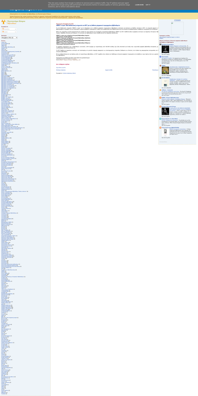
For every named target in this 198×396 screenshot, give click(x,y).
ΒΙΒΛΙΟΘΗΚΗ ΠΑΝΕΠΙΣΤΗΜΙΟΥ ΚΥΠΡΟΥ (170, 37)
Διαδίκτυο (3, 112)
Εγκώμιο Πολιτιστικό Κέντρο (169, 106)
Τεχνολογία (3, 285)
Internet (3, 351)
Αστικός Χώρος (5, 66)
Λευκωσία (3, 211)
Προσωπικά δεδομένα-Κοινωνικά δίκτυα (10, 266)
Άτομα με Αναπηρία (6, 67)
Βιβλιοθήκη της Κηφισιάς (7, 86)
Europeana (4, 336)
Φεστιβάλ (3, 292)
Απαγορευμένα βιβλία (6, 61)
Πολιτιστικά (3, 261)
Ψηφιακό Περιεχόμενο (6, 308)
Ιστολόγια (3, 185)
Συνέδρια (3, 277)
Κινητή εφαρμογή (5, 194)
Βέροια (3, 72)
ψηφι (2, 304)
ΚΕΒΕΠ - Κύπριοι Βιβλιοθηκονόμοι (170, 97)
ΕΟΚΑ (2, 160)
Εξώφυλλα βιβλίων (5, 159)
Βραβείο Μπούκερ (5, 99)
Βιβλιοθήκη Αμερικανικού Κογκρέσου (9, 81)
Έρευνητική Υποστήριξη (6, 167)
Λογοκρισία (4, 215)
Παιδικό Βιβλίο (4, 242)
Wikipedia (3, 392)
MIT (2, 364)
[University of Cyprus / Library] (177, 34)
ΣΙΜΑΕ (3, 271)
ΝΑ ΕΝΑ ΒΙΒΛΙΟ (166, 77)
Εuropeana (4, 174)
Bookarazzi (4, 319)
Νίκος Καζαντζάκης (5, 232)
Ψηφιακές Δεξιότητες (6, 305)
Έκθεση (3, 140)
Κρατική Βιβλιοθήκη (6, 199)
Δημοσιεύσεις (4, 105)
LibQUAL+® (4, 358)
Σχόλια (5, 31)
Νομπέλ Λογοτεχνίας (6, 233)
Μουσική (3, 228)
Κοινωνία (3, 197)
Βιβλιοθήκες (4, 76)
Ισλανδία (3, 184)
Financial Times (5, 340)
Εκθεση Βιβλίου (5, 141)
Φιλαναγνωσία (4, 294)
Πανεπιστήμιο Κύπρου (6, 244)
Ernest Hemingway (5, 335)
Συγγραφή (3, 275)
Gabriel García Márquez (7, 342)
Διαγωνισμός (4, 109)
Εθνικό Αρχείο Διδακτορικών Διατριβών (10, 128)
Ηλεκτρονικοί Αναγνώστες (7, 181)
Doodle (3, 326)
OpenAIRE (3, 372)
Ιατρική (3, 183)
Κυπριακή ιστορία (5, 203)
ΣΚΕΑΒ (3, 272)
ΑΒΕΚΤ (61, 59)
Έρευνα (3, 166)
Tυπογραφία (4, 384)
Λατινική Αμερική (5, 208)
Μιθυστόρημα (4, 225)
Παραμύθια (3, 247)
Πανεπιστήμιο (4, 243)
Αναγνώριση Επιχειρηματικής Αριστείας (10, 51)
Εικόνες (3, 131)
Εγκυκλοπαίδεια (5, 123)
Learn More (139, 5)
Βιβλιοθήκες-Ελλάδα (6, 78)
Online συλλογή (5, 369)
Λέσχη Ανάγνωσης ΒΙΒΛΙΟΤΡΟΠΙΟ (170, 127)
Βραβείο (3, 95)
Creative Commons (5, 324)
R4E (2, 375)
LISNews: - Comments (167, 90)
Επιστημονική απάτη (6, 165)
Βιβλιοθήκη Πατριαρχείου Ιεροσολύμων (10, 83)
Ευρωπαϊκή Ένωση (5, 170)
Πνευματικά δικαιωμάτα (6, 256)
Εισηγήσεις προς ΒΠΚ (6, 132)
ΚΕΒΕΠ (3, 190)
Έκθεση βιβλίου (5, 142)
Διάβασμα (3, 108)
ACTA (2, 313)
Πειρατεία (3, 249)
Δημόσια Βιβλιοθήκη (6, 103)
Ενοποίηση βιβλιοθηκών (7, 155)
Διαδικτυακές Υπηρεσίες (6, 110)
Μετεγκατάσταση (5, 223)
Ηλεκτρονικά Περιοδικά (6, 176)
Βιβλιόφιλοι (3, 92)
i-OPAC (3, 348)
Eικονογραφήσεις (5, 329)
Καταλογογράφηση (5, 189)
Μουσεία (3, 226)
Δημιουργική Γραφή (6, 102)
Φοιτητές (3, 296)
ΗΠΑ (2, 182)
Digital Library (4, 325)
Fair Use (3, 338)
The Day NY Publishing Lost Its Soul (170, 91)
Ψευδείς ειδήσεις (5, 302)
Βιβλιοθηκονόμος (5, 89)
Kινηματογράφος (5, 356)
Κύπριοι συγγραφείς (5, 205)
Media (2, 362)
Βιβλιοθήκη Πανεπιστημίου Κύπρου (9, 82)
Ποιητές (3, 258)
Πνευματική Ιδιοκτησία (6, 257)
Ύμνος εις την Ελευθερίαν (7, 289)
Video (2, 391)
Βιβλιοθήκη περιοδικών (6, 84)
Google (3, 344)
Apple (2, 315)
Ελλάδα (3, 147)
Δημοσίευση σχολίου (61, 67)
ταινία (2, 282)
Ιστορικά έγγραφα (5, 186)
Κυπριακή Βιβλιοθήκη (6, 202)
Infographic (4, 350)
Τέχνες (2, 284)
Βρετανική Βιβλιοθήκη (6, 100)
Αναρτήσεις (6, 29)
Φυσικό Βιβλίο (4, 297)
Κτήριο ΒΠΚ (4, 200)
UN (2, 389)
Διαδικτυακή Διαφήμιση (6, 111)
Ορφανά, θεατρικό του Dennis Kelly (178, 46)
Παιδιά (2, 241)
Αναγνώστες (4, 52)
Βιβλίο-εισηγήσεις (5, 75)
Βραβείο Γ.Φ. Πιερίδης (6, 97)
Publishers (3, 373)
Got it (148, 5)
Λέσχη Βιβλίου (4, 210)
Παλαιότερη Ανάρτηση (157, 70)
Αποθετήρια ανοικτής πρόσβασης (9, 62)
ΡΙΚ (2, 268)
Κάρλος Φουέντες (5, 188)
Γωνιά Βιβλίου (4, 101)
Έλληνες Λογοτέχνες (6, 148)
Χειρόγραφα (4, 300)
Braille (2, 322)
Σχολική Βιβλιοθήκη (6, 281)
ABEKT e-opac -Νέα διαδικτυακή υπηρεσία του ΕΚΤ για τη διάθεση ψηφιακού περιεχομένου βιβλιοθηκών (88, 25)
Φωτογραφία (4, 298)
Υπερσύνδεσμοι (5, 290)
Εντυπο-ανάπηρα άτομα (7, 157)
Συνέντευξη (3, 279)
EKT (80, 59)
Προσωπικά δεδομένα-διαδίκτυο (8, 265)
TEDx (2, 387)
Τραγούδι (3, 286)
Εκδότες (3, 135)
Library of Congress (6, 359)
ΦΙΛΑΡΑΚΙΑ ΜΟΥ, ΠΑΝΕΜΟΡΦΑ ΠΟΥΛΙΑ (180, 67)
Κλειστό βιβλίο (4, 196)
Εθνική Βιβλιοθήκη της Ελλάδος (8, 126)
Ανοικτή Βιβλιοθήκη (6, 57)
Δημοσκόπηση (4, 106)
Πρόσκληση (4, 263)
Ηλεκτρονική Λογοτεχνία (6, 180)
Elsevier (3, 333)
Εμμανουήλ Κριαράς (6, 153)
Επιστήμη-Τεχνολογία (6, 163)
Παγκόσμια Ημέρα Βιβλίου (7, 238)
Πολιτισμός (3, 260)
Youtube (3, 393)
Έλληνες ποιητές (5, 149)
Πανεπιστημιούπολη (6, 246)
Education (3, 330)
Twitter (2, 388)
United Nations (4, 390)
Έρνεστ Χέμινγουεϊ (5, 168)
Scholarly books (5, 380)
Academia (3, 311)
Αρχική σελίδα (108, 70)
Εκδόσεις (3, 134)
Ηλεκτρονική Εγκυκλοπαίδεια (8, 178)
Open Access (4, 371)
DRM (2, 327)
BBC (2, 316)
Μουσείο (3, 227)
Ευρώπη (3, 172)
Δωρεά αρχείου (4, 120)
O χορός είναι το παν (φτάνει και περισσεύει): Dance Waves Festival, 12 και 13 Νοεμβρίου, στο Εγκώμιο (180, 109)
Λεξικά (2, 209)
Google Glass (4, 346)
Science (3, 381)
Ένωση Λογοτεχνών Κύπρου (8, 158)
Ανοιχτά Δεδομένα (5, 59)
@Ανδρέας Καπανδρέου (168, 44)
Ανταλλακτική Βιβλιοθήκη (7, 60)
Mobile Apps (4, 365)
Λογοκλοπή (4, 214)
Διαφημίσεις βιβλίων (6, 115)
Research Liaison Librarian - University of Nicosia (173, 99)
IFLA (2, 349)
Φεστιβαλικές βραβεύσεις (7, 293)
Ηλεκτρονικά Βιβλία (5, 175)
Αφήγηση (3, 68)
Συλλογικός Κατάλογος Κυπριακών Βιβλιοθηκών (12, 276)
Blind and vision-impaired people (9, 317)
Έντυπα (3, 156)
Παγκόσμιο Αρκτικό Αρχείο (7, 239)
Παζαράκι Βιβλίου (5, 240)
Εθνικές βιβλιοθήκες (6, 125)
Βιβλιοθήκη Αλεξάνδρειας (7, 80)
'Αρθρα (3, 42)
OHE (2, 368)
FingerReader (4, 341)
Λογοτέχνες (4, 216)
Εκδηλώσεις (4, 133)
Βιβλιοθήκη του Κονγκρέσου (7, 87)
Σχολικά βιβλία (4, 280)
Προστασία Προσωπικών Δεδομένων (9, 264)
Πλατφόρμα (4, 252)
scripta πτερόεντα (5, 382)
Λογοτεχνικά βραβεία (6, 218)
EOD (2, 334)
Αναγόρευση (4, 53)
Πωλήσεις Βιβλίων (5, 267)
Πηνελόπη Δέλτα (5, 251)
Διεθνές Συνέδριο (5, 117)
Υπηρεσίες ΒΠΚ (5, 291)
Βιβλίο (2, 74)
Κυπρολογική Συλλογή (6, 206)
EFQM (2, 331)
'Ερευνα (3, 44)
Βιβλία (2, 73)
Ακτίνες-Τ (3, 48)
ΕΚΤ (2, 144)
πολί (2, 259)
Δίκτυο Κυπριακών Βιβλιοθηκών (8, 118)
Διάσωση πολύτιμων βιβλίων (8, 114)
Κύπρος (3, 207)
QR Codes (3, 374)
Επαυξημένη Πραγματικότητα (8, 161)
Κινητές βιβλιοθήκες (6, 193)
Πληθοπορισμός (5, 253)
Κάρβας (163, 65)
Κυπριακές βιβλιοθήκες (6, 201)
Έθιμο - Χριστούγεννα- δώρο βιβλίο (9, 124)
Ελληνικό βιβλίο (5, 152)
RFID (2, 379)
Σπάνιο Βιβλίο (4, 273)
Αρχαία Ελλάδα (5, 64)
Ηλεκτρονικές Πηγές (5, 177)
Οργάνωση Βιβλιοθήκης (7, 236)
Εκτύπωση (3, 145)
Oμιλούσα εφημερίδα (6, 367)
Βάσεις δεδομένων (5, 70)
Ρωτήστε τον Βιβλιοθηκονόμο (8, 269)
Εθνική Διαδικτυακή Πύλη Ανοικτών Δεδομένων (12, 127)
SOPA (2, 383)
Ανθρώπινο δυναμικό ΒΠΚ (7, 55)
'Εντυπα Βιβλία (4, 43)
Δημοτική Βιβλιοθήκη (6, 107)
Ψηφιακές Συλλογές (68, 59)
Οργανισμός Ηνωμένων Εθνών (8, 235)
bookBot (3, 321)
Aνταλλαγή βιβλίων (5, 310)
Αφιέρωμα (3, 69)
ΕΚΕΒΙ (3, 136)
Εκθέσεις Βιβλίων (5, 138)
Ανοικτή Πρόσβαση (5, 58)
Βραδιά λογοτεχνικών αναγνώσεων (178, 129)
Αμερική (3, 50)
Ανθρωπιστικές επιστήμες (7, 56)
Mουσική (3, 360)
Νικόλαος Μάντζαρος (6, 231)
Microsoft (3, 363)
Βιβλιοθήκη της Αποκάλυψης (8, 85)
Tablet (2, 385)
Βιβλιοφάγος (4, 91)
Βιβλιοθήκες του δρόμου (7, 77)
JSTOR (3, 355)
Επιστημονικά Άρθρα (6, 164)
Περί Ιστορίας (165, 56)
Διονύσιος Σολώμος (6, 119)
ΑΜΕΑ (2, 49)
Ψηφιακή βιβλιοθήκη (6, 307)
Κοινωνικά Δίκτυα (5, 198)
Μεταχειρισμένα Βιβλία (6, 222)
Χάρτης (3, 299)
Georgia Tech (4, 343)
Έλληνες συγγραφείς (6, 150)
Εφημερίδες (4, 173)
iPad (2, 352)
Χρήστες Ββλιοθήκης (6, 301)
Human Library (4, 347)
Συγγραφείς (3, 274)
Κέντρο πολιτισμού (5, 192)
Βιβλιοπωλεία (4, 90)
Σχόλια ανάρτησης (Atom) (69, 73)
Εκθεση (3, 139)
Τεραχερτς (3, 283)
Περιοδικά (3, 250)
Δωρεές (3, 122)
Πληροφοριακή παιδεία (6, 255)
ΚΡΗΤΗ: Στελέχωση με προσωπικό (170, 120)
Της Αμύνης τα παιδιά (167, 58)
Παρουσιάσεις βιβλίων (6, 248)
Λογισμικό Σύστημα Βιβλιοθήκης (8, 213)
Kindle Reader (4, 357)
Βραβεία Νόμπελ (5, 94)
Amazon (3, 314)
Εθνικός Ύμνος (4, 130)
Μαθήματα (3, 219)
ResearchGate (4, 377)
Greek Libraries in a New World (169, 118)
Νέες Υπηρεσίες (5, 230)
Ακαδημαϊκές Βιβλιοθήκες (7, 47)
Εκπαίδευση (4, 143)
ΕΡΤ (2, 169)
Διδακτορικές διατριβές (6, 116)
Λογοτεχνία (3, 217)
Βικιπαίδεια (3, 93)
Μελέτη (3, 221)
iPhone (3, 354)
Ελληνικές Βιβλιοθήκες (6, 151)
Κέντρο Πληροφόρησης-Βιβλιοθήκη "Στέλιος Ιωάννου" (14, 191)
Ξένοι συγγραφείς (5, 234)
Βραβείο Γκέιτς (4, 98)
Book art (3, 318)
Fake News (4, 339)
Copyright (3, 323)
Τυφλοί (2, 288)
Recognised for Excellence (7, 376)
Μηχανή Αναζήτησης (6, 224)
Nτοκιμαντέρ (4, 366)
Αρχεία (2, 65)
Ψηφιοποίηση (75, 59)
